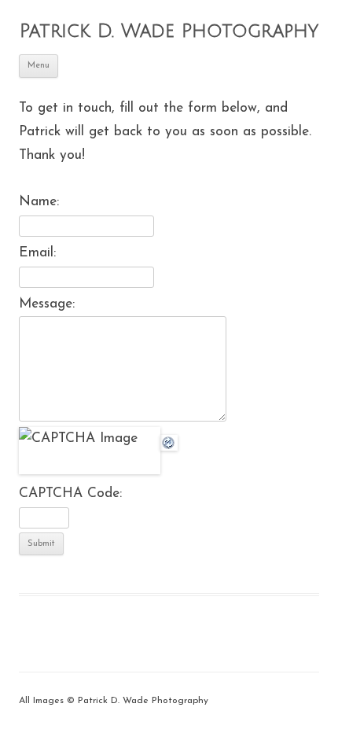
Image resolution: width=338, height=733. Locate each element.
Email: (37, 253)
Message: (47, 304)
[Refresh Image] (169, 438)
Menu (39, 65)
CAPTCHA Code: (70, 493)
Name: (39, 201)
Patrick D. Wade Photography (169, 30)
